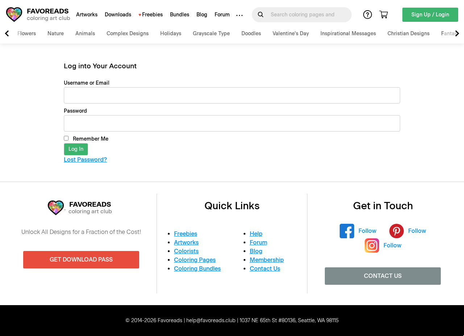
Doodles (251, 34)
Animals (85, 34)
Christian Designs (409, 34)
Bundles (179, 15)
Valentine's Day (291, 34)
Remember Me (89, 139)
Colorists (186, 251)
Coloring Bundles (197, 268)
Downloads (118, 15)
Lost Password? (85, 159)
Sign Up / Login (430, 15)
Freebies (152, 15)
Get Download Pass (81, 259)
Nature (55, 34)
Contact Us (265, 268)
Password (75, 111)
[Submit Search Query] (261, 14)
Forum (222, 15)
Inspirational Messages (348, 34)
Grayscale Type (211, 34)
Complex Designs (128, 34)
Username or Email (86, 83)
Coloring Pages (195, 259)
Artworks (87, 15)
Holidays (170, 34)
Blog (201, 15)
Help (256, 233)
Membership (267, 259)
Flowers (26, 34)
